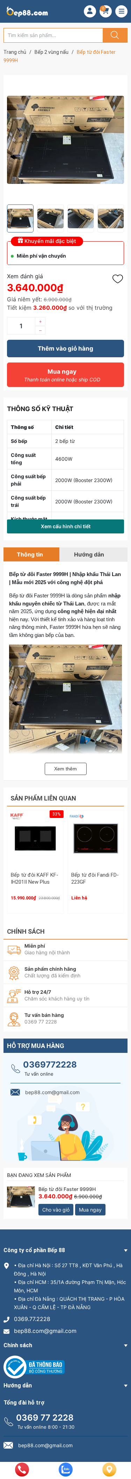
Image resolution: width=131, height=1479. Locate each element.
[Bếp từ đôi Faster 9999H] (21, 1200)
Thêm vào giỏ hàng (65, 348)
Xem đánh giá (25, 276)
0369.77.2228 (32, 1318)
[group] (65, 140)
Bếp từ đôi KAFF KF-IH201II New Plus (34, 878)
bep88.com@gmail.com (45, 1330)
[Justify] (114, 35)
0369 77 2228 (45, 1418)
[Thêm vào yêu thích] (119, 279)
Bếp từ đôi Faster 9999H (67, 1189)
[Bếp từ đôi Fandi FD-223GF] (96, 838)
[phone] (22, 1474)
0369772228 (50, 1065)
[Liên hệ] (109, 1475)
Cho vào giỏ (56, 1210)
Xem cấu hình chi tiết (65, 526)
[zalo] (66, 1474)
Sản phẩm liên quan (43, 798)
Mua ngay (62, 375)
